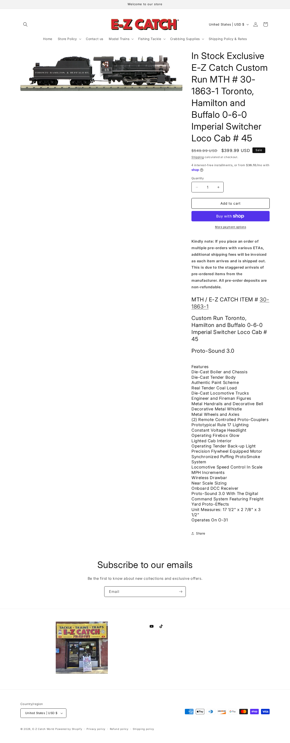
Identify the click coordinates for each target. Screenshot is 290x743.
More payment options (230, 227)
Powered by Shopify (68, 729)
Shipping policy (143, 729)
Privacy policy (96, 729)
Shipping (197, 157)
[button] (25, 24)
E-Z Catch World (43, 729)
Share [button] (200, 533)
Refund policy (119, 729)
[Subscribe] (181, 591)
